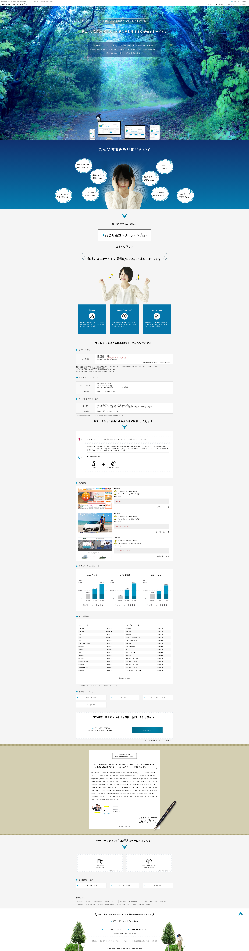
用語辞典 (148, 904)
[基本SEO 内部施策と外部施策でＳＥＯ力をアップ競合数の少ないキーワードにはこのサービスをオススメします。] (92, 333)
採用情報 (154, 941)
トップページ (80, 901)
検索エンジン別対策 (109, 904)
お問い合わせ (123, 901)
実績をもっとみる (124, 678)
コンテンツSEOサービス (89, 399)
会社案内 (107, 901)
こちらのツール (156, 362)
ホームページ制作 (121, 904)
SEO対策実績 (80, 904)
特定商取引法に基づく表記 (141, 941)
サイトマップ (114, 901)
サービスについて (143, 901)
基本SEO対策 (84, 350)
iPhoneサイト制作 (132, 904)
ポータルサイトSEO (90, 904)
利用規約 (88, 901)
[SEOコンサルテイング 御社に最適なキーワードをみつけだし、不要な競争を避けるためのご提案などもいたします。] (124, 333)
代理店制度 (141, 904)
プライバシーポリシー (97, 901)
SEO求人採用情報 (133, 901)
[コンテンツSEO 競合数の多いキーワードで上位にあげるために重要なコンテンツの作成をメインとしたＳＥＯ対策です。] (157, 333)
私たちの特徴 (163, 901)
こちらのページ (159, 740)
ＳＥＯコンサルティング (88, 377)
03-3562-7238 (111, 929)
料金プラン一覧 (153, 901)
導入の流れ (100, 904)
